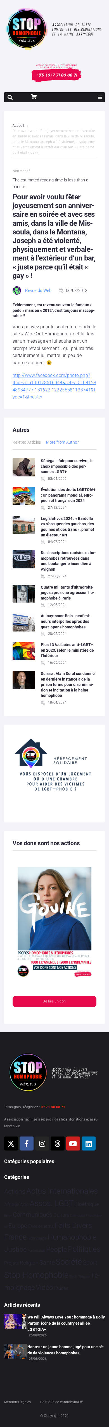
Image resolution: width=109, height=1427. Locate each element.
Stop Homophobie (36, 1275)
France (15, 1237)
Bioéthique (86, 1204)
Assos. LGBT (52, 1203)
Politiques (84, 1249)
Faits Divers (73, 1225)
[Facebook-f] (27, 1143)
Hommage (37, 1238)
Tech (73, 1276)
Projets (11, 1263)
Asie (24, 1204)
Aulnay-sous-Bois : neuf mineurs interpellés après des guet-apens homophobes (66, 621)
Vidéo (44, 1287)
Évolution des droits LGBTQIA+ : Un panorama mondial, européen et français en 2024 (68, 495)
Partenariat (36, 1250)
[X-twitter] (11, 1143)
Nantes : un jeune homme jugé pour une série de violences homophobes (66, 1350)
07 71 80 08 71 (53, 1107)
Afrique (11, 1204)
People (56, 1249)
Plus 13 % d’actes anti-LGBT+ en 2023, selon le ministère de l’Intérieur (67, 650)
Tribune (84, 1277)
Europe (17, 1225)
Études (61, 1288)
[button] (100, 97)
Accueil (18, 126)
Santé (47, 1262)
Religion (29, 1263)
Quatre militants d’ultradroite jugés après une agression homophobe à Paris (67, 592)
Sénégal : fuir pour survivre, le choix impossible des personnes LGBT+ (67, 466)
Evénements (41, 1226)
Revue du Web (38, 290)
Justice (15, 1249)
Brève (8, 1216)
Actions (14, 1191)
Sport (90, 1262)
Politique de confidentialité (61, 1402)
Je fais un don (54, 1001)
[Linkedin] (89, 1143)
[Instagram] (42, 1143)
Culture (61, 1215)
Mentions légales (17, 1402)
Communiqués (32, 1214)
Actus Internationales (62, 1191)
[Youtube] (73, 1143)
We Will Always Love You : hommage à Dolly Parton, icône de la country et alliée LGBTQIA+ (66, 1323)
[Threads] (58, 1143)
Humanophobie (72, 1237)
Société (69, 1262)
